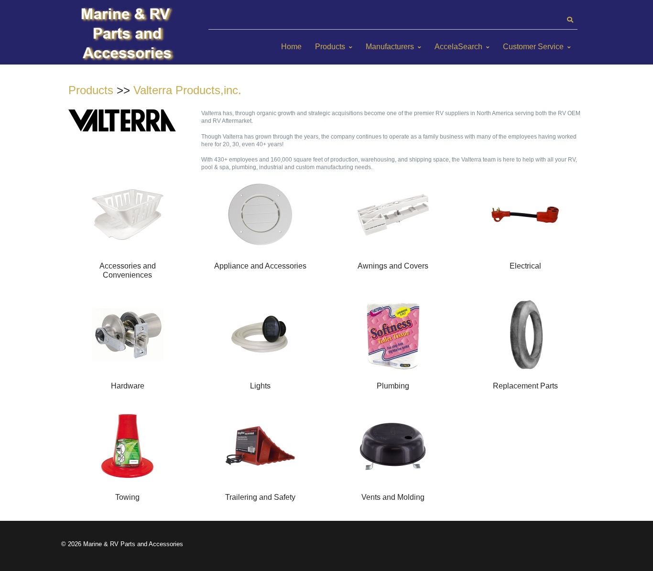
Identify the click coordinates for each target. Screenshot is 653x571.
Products (330, 47)
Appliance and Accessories (260, 266)
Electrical (525, 266)
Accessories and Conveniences (127, 270)
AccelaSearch (458, 47)
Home (291, 47)
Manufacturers (390, 47)
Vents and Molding (392, 497)
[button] (569, 20)
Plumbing (393, 386)
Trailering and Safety (260, 497)
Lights (260, 386)
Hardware (127, 386)
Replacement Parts (525, 386)
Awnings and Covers (393, 266)
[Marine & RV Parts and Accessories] (128, 35)
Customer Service (533, 47)
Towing (127, 497)
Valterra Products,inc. (187, 90)
